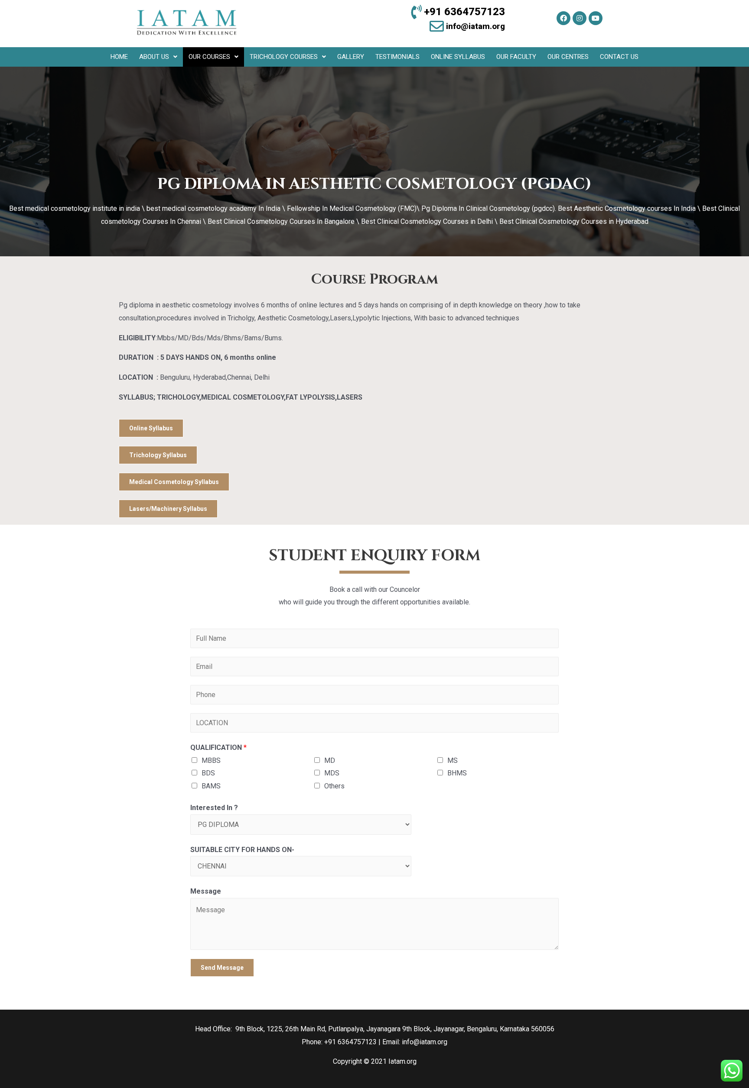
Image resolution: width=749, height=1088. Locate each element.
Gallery (350, 57)
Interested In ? (214, 808)
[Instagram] (579, 18)
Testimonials (397, 57)
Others (334, 786)
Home (119, 57)
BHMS (457, 773)
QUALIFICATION (218, 747)
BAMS (211, 786)
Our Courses (209, 57)
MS (452, 760)
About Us (154, 57)
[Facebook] (563, 18)
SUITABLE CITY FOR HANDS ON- (242, 850)
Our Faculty (516, 57)
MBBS (211, 760)
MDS (331, 773)
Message (205, 891)
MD (329, 760)
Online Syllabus (458, 57)
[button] (151, 428)
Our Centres (568, 57)
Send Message (222, 967)
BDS (208, 773)
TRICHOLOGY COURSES (284, 57)
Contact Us (619, 57)
